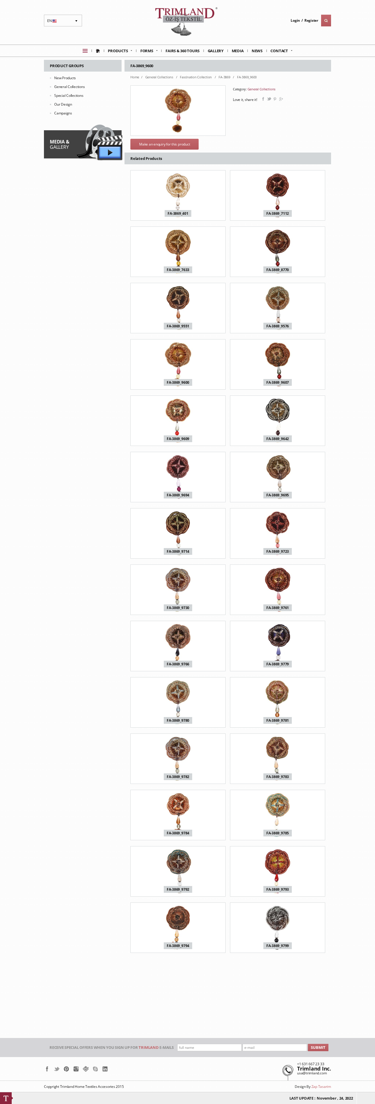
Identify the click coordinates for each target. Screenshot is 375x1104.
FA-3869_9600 (247, 77)
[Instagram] (76, 1069)
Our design (63, 104)
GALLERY (59, 144)
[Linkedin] (105, 1069)
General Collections (69, 86)
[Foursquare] (86, 1069)
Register (311, 20)
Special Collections (68, 95)
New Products (65, 77)
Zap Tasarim (321, 1086)
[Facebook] (47, 1069)
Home (134, 77)
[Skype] (95, 1069)
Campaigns (63, 113)
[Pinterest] (66, 1069)
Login (295, 20)
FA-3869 (225, 77)
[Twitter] (57, 1069)
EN (52, 22)
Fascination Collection (196, 77)
